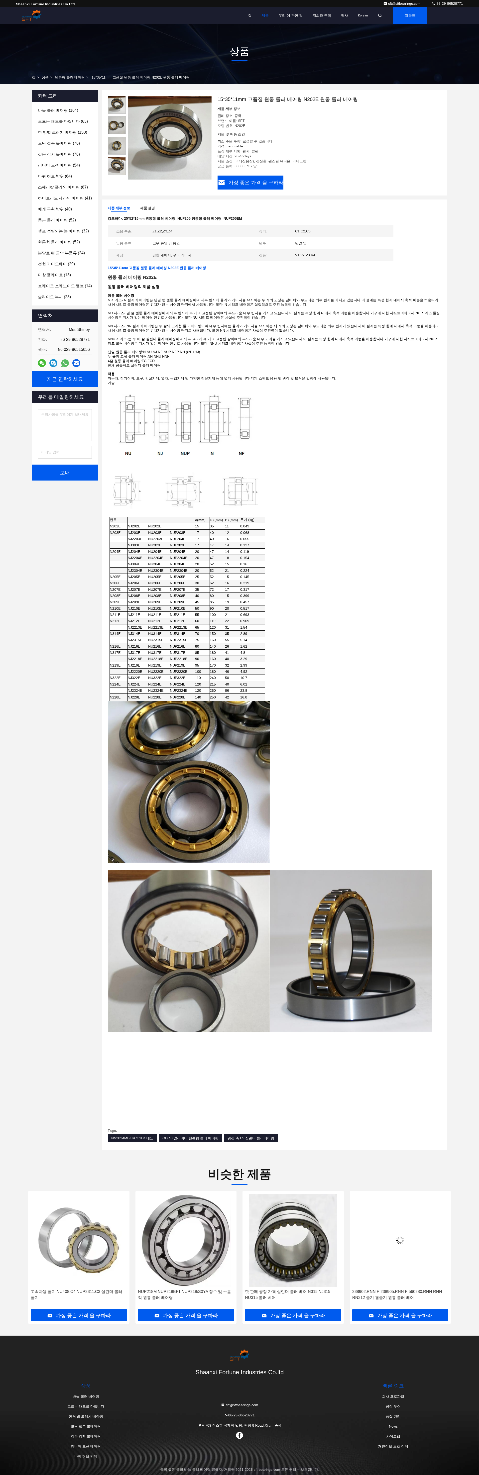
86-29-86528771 (449, 3)
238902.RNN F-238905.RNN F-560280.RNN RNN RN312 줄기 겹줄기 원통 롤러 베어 (290, 1294)
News (393, 1426)
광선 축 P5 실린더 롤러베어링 (251, 1138)
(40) (55, 209)
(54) (59, 165)
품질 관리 (393, 1416)
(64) (55, 176)
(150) (62, 132)
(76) (59, 143)
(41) (65, 198)
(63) (63, 121)
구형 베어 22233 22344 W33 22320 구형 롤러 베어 (400, 1291)
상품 (45, 77)
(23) (54, 297)
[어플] (65, 363)
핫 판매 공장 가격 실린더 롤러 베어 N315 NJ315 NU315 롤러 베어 (180, 1294)
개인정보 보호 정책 (393, 1446)
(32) (63, 231)
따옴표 (410, 15)
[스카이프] (53, 363)
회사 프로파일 (393, 1396)
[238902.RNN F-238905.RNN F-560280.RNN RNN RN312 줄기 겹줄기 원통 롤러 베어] (293, 1240)
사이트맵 (393, 1436)
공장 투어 (393, 1406)
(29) (56, 264)
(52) (57, 220)
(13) (54, 275)
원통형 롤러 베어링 (70, 77)
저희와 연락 (322, 15)
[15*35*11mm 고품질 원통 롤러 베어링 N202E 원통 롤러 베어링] (170, 138)
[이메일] (76, 363)
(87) (63, 187)
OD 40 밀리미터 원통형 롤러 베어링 (190, 1138)
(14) (65, 286)
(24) (61, 253)
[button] (37, 1252)
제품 (265, 15)
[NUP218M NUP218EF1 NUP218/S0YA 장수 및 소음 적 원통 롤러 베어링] (79, 1240)
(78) (59, 154)
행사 (344, 15)
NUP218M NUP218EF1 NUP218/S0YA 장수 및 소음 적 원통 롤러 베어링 (77, 1294)
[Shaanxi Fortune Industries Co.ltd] (31, 15)
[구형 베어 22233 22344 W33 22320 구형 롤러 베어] (400, 1240)
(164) (58, 110)
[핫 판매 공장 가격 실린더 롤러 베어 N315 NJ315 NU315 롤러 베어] (186, 1240)
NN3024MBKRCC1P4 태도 (132, 1138)
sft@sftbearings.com (405, 3)
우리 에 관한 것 (291, 15)
